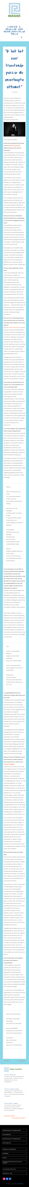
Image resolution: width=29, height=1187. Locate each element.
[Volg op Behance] (7, 1179)
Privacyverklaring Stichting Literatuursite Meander (12, 1162)
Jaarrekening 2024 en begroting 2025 (12, 1138)
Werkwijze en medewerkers (9, 1149)
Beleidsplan (5, 1153)
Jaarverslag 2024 (7, 1143)
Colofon (5, 1157)
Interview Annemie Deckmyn (11, 1089)
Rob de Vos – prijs (7, 1173)
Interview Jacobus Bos (10, 1074)
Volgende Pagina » (19, 1118)
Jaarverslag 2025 (7, 1134)
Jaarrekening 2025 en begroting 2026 (12, 1130)
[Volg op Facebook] (10, 1179)
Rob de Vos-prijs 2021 (14, 145)
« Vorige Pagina (9, 1116)
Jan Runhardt (20, 1183)
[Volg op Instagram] (4, 1179)
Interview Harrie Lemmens (11, 1103)
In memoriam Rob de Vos (9, 1169)
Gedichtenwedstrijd (13, 327)
